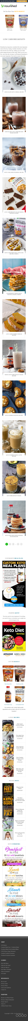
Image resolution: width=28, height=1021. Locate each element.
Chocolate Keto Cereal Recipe (14, 92)
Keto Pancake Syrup (8, 704)
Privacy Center (4, 983)
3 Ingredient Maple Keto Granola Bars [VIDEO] (14, 294)
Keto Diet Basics (4, 963)
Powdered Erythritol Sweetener (8, 955)
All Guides (3, 973)
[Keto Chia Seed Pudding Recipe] (14, 155)
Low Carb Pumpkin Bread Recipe (14, 334)
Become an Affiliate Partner (7, 997)
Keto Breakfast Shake (14, 495)
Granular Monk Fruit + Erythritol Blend (10, 947)
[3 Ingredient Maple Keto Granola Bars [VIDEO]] (14, 276)
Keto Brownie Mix (19, 684)
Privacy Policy (4, 985)
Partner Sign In (4, 1001)
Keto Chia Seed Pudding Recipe (14, 172)
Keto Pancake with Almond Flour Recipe (14, 536)
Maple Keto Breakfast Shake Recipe (14, 375)
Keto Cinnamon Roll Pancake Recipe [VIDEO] (14, 253)
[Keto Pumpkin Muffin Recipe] (14, 398)
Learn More (22, 1)
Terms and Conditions (6, 987)
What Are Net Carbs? (5, 965)
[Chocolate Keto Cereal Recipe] (14, 74)
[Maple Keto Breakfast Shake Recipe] (14, 357)
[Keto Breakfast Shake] (14, 478)
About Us (3, 1003)
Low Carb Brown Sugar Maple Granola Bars (14, 213)
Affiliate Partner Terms (6, 1005)
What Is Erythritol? (5, 971)
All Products (4, 945)
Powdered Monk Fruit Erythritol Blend (9, 949)
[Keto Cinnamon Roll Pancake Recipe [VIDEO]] (14, 235)
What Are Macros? (5, 967)
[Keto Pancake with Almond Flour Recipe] (14, 518)
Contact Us (3, 989)
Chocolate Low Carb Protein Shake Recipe (14, 132)
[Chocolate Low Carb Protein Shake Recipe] (14, 114)
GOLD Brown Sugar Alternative (8, 951)
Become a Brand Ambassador (7, 999)
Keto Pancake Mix (8, 684)
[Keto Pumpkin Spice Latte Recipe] (14, 437)
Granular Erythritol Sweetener (8, 953)
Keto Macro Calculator (6, 969)
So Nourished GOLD (20, 704)
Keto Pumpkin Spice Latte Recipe (14, 455)
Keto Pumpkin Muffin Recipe (14, 415)
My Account (4, 981)
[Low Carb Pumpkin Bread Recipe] (14, 316)
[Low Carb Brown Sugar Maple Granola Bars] (14, 194)
